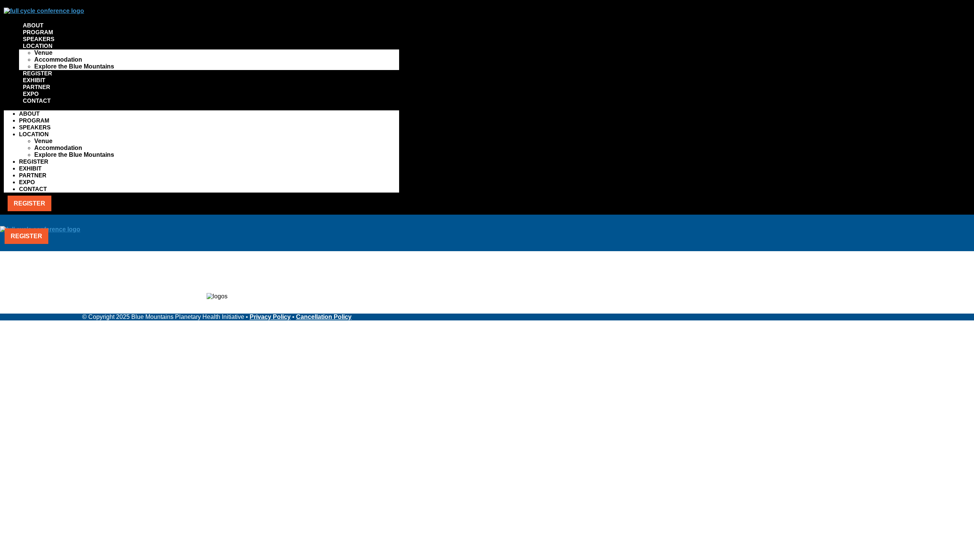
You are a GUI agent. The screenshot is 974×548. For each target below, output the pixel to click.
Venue (43, 52)
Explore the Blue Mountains (74, 66)
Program (38, 32)
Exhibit (34, 80)
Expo (31, 94)
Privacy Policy (270, 317)
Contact (37, 100)
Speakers (38, 39)
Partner (36, 87)
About (33, 25)
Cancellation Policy (324, 317)
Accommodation (58, 59)
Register (37, 73)
